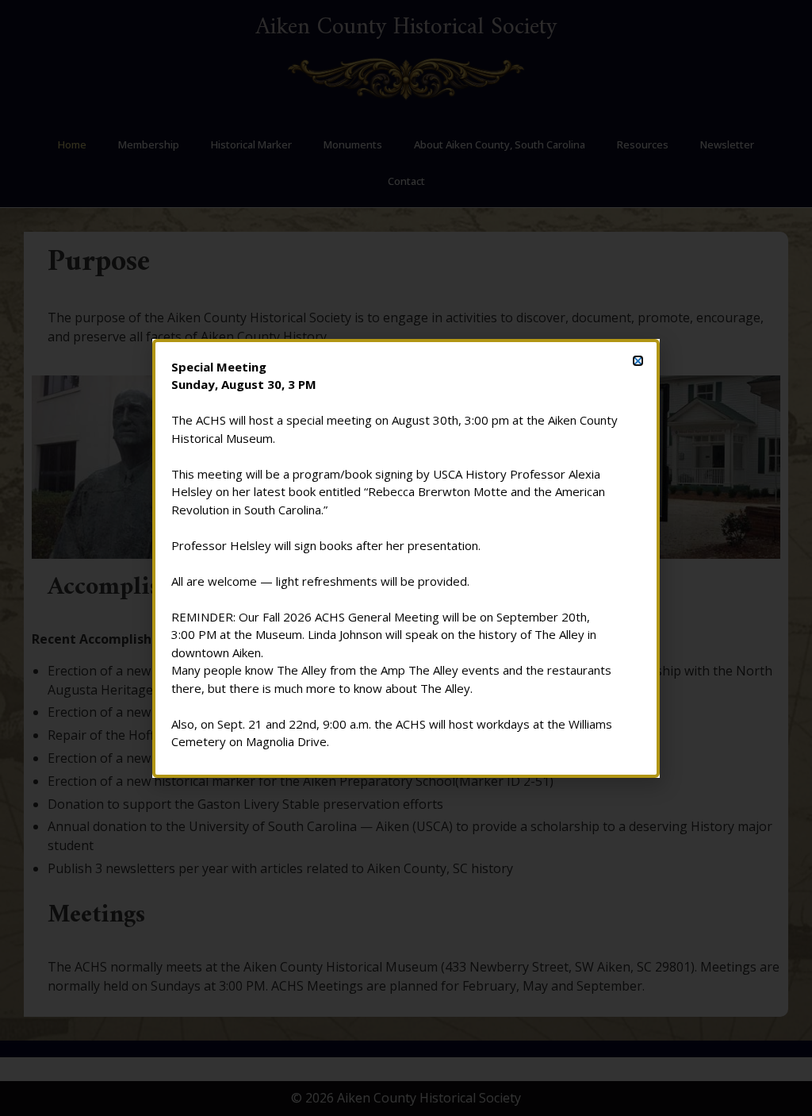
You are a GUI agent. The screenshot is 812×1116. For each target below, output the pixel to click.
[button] (638, 361)
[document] (406, 558)
